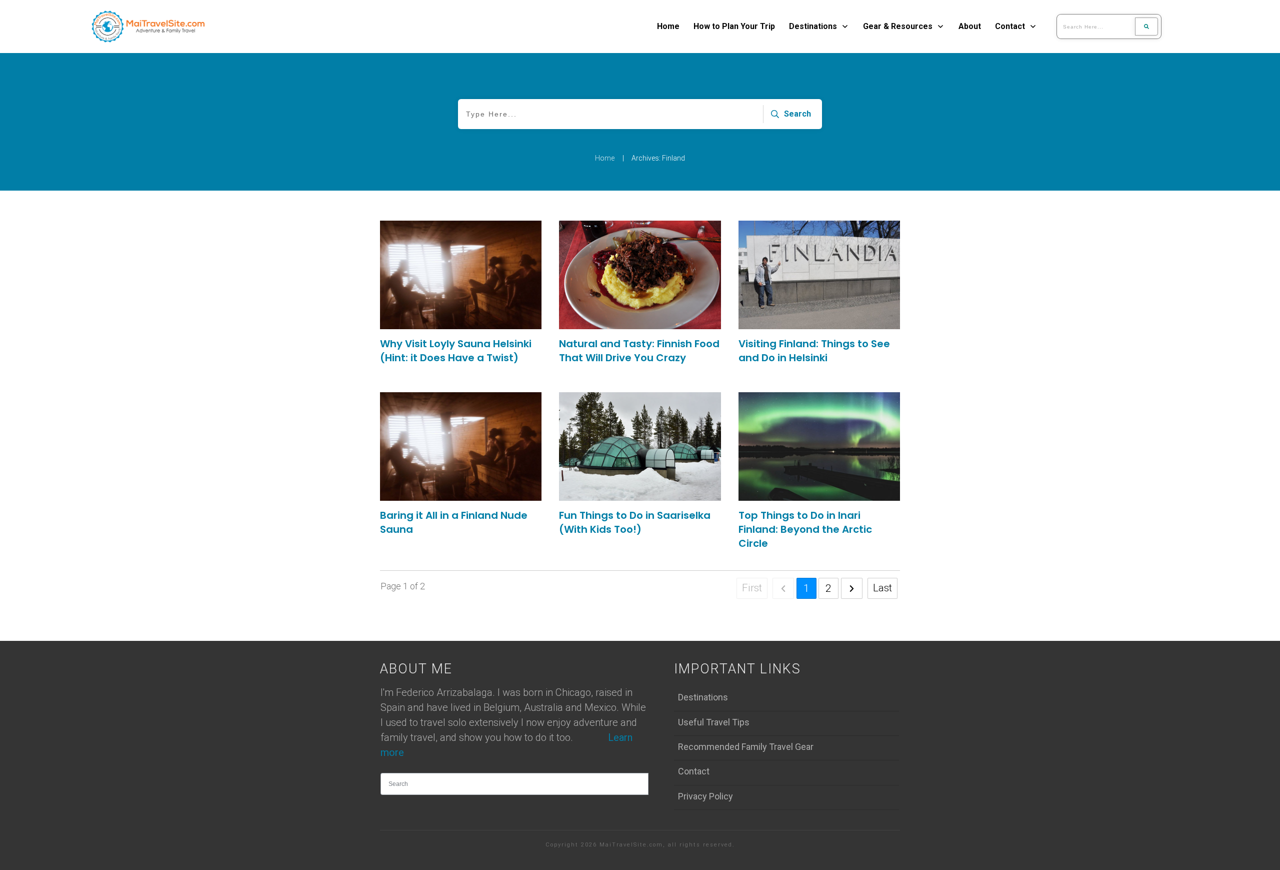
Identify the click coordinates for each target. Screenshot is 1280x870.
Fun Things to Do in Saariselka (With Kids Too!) (634, 522)
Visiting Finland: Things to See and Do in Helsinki (814, 351)
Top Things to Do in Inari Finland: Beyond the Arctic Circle (805, 529)
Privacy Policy (705, 796)
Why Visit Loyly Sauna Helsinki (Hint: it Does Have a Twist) (456, 351)
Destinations (703, 697)
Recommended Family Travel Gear (746, 746)
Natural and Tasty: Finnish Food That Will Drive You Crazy (639, 351)
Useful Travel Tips (714, 722)
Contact (694, 771)
